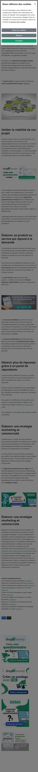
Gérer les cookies (19, 30)
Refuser (19, 35)
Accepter (19, 41)
